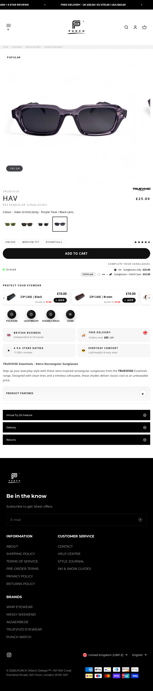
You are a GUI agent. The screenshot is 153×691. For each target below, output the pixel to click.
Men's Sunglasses (33, 47)
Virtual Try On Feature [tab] (19, 415)
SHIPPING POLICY (20, 554)
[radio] (10, 224)
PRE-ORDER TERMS (22, 569)
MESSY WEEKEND (21, 614)
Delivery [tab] (11, 427)
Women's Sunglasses (53, 47)
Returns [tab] (11, 439)
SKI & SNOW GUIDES (74, 569)
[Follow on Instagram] (9, 655)
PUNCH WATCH (18, 637)
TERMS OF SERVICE (22, 561)
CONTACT (65, 546)
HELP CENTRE (69, 554)
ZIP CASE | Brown (100, 296)
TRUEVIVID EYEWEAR (24, 629)
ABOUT (12, 546)
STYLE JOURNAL (71, 561)
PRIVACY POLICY (19, 576)
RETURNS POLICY (20, 584)
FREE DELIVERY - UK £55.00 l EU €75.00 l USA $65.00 (85, 4)
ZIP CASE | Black (31, 296)
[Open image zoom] (69, 119)
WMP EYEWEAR (19, 607)
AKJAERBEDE (17, 622)
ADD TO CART (76, 253)
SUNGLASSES (17, 47)
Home (5, 47)
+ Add (60, 300)
